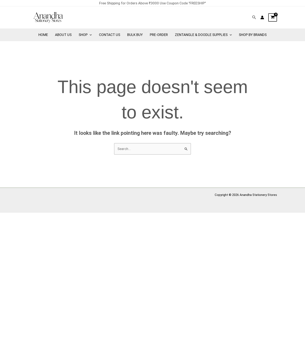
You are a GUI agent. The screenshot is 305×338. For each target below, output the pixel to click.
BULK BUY (135, 35)
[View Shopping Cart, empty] (272, 17)
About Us (63, 35)
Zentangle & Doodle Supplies (201, 35)
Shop (83, 35)
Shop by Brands (253, 35)
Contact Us (109, 35)
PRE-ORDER (159, 35)
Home (43, 35)
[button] (254, 17)
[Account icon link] (262, 17)
